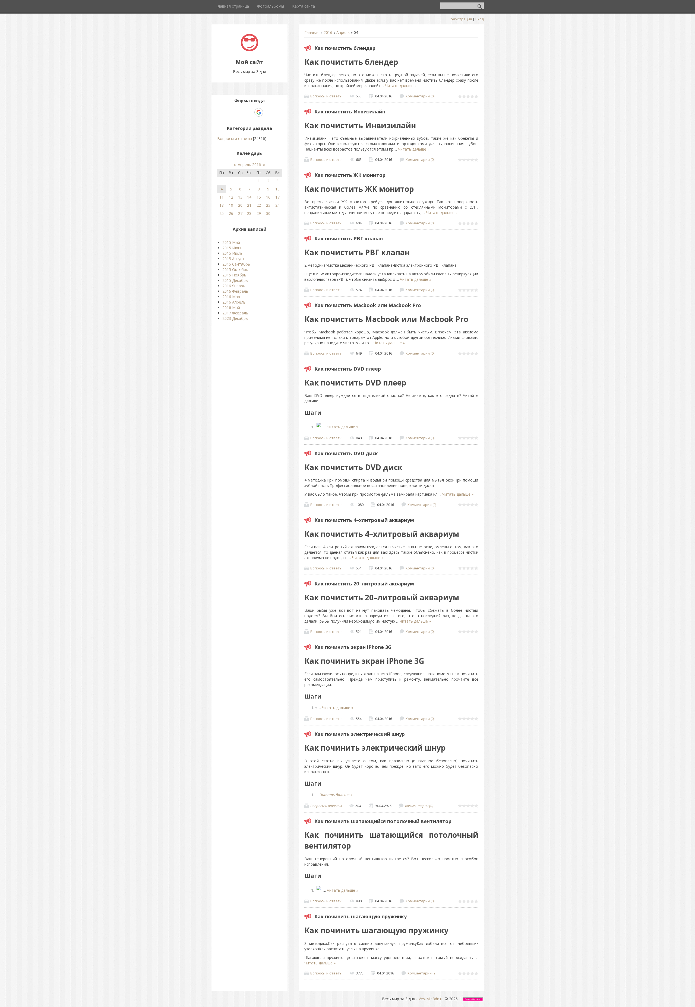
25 (221, 213)
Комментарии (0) (420, 96)
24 (277, 205)
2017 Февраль (235, 313)
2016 (328, 32)
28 (249, 213)
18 (221, 205)
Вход (479, 19)
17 (277, 197)
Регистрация (461, 19)
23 (268, 205)
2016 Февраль (235, 291)
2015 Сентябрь (236, 264)
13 (240, 197)
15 (259, 197)
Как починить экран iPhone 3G (352, 647)
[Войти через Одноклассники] (268, 112)
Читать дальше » (400, 85)
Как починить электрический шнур (359, 734)
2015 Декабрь (235, 280)
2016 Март (232, 296)
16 (268, 197)
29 (259, 213)
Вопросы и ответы (326, 96)
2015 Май (231, 242)
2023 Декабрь (235, 318)
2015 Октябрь (235, 269)
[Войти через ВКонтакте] (240, 112)
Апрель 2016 (249, 164)
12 (231, 197)
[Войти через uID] (231, 112)
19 (231, 205)
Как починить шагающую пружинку (360, 916)
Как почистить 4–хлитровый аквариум (364, 520)
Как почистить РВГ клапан (348, 238)
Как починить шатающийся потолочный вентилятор (382, 821)
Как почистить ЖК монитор (350, 175)
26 (231, 213)
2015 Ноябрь (234, 275)
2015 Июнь (232, 247)
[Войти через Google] (258, 112)
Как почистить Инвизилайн (349, 111)
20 (240, 205)
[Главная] (249, 49)
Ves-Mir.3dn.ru (431, 998)
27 (240, 213)
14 (249, 197)
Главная (312, 32)
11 (221, 197)
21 (249, 205)
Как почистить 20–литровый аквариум (364, 583)
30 (268, 213)
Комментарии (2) (421, 973)
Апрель (343, 32)
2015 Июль (232, 253)
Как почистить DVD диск (346, 453)
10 (277, 189)
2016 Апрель (233, 302)
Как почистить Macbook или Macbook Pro (367, 305)
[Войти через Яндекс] (249, 112)
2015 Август (233, 258)
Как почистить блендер (344, 48)
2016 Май (231, 307)
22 (259, 205)
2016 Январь (233, 285)
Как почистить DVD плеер (347, 368)
